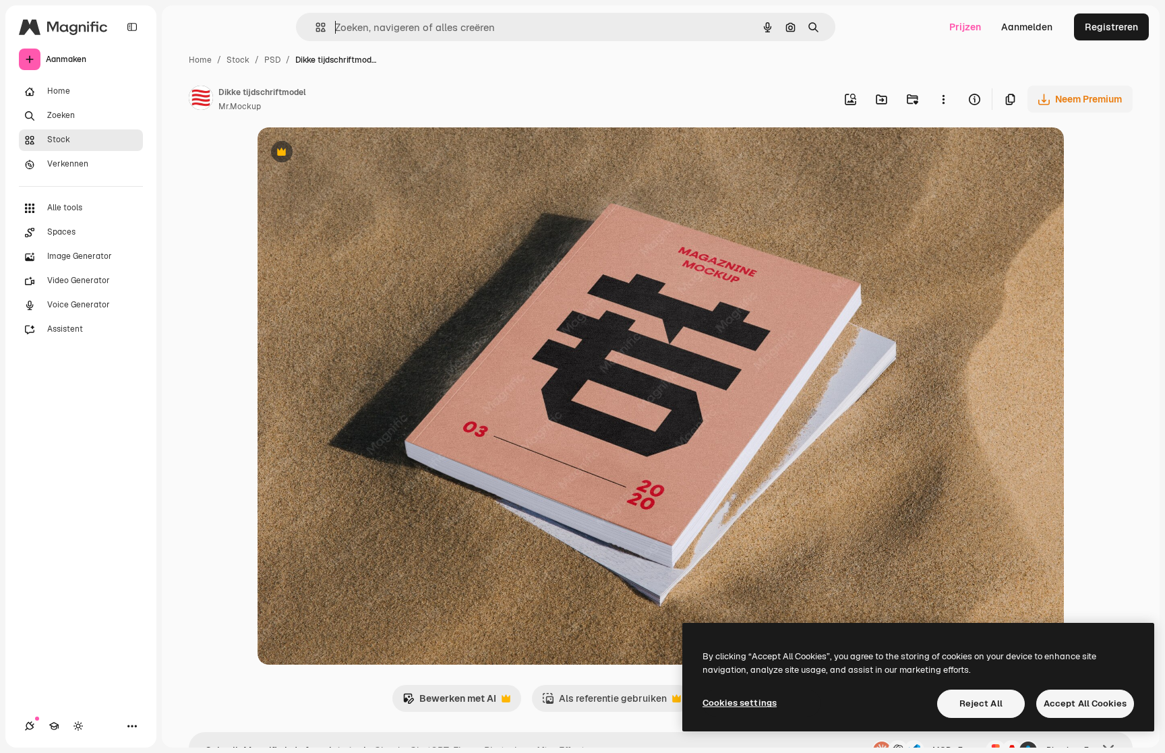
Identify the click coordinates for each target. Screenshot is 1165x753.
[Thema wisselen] (78, 726)
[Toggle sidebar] (132, 27)
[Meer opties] (943, 99)
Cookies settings (740, 703)
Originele (346, 153)
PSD (272, 60)
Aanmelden (1026, 27)
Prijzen (965, 27)
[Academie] (54, 726)
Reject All (981, 703)
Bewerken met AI (449, 702)
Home (200, 60)
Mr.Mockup (239, 106)
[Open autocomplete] (315, 27)
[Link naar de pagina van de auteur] (201, 100)
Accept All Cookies (1085, 703)
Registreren (1111, 27)
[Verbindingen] (29, 726)
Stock (238, 60)
